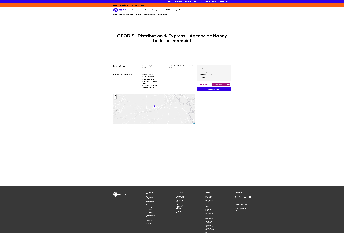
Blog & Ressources (181, 10)
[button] (169, 1)
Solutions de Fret (179, 201)
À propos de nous (150, 198)
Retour (117, 61)
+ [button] (115, 95)
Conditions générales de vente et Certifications (209, 227)
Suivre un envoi (208, 210)
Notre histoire (150, 201)
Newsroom (149, 220)
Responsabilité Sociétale (150, 216)
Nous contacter (197, 10)
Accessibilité (209, 218)
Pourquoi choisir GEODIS (161, 10)
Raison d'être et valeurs (150, 208)
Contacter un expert (209, 201)
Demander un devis (208, 196)
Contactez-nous (213, 89)
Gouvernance (150, 204)
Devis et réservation (214, 10)
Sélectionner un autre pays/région (241, 209)
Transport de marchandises (180, 196)
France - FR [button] (198, 1)
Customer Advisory (208, 222)
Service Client (207, 205)
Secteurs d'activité (179, 212)
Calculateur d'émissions (209, 214)
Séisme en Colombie (138, 5)
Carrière (148, 223)
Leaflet (193, 123)
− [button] (115, 98)
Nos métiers (150, 212)
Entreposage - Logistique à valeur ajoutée (180, 206)
